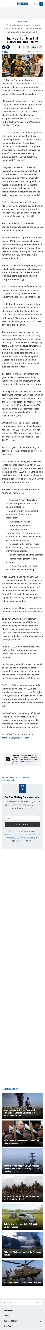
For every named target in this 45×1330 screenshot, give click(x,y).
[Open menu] (3, 4)
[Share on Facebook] (19, 47)
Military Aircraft (22, 21)
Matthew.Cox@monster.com (15, 737)
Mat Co (6, 52)
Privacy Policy (29, 837)
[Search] (35, 4)
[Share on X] (24, 47)
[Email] (28, 47)
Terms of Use (14, 837)
